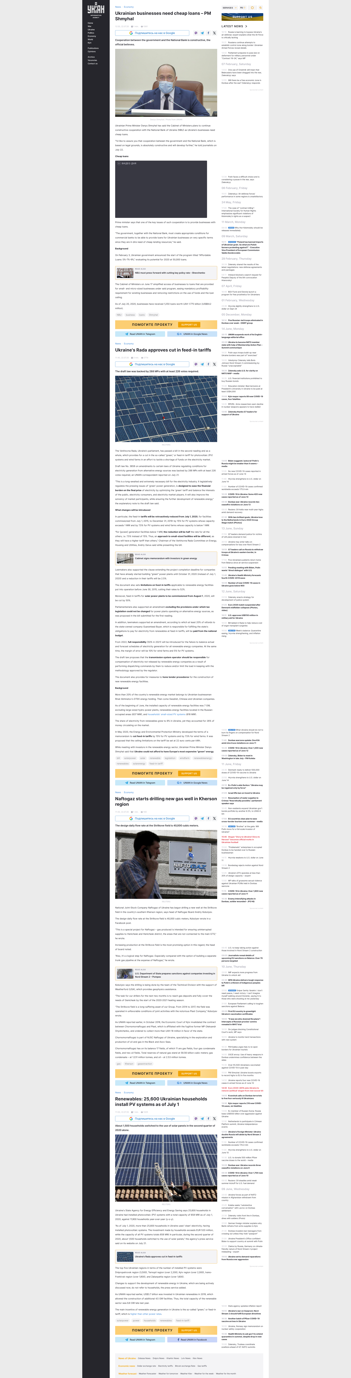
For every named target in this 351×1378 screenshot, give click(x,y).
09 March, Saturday (235, 236)
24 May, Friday (231, 202)
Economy (92, 36)
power (136, 1320)
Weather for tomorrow (168, 1373)
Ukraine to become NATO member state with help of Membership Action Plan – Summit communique (242, 345)
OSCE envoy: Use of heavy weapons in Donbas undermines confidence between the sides (242, 1057)
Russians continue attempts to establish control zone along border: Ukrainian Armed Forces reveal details (242, 45)
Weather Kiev (186, 1373)
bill (118, 758)
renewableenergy (203, 758)
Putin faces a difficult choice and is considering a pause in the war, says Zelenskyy (240, 179)
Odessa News (144, 1358)
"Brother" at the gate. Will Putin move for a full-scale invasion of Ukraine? (240, 829)
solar (142, 758)
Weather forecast (127, 1373)
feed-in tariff (156, 763)
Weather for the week (204, 1373)
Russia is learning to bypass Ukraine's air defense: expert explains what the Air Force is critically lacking (242, 35)
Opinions (92, 51)
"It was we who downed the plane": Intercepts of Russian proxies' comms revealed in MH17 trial (241, 1022)
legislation (170, 758)
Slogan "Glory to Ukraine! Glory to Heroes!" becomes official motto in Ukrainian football (241, 839)
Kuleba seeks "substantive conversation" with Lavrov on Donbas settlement (238, 1208)
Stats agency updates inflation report (245, 1306)
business (130, 314)
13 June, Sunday (232, 528)
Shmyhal (153, 314)
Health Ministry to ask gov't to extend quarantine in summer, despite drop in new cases (242, 1336)
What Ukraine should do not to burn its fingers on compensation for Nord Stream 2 (242, 732)
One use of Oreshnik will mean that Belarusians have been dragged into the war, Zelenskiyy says (242, 72)
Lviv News (185, 1358)
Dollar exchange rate (146, 1366)
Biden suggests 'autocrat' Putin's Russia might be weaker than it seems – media (240, 463)
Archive (91, 57)
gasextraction (145, 1063)
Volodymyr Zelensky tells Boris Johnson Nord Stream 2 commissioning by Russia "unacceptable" (240, 363)
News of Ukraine (127, 1358)
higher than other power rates (145, 1314)
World (90, 39)
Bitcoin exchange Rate (185, 1366)
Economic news (126, 1366)
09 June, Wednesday (236, 1189)
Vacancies (92, 60)
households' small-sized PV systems (166, 714)
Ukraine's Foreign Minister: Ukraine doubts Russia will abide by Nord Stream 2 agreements (241, 1134)
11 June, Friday (231, 764)
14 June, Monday (233, 328)
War (89, 26)
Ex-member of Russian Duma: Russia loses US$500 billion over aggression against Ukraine (242, 1114)
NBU (119, 314)
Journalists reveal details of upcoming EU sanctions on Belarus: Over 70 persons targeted (242, 958)
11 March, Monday (234, 222)
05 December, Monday (237, 314)
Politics (91, 33)
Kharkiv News (173, 1358)
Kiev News (197, 1358)
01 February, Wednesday (238, 300)
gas (119, 1063)
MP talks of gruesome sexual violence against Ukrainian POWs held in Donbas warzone (242, 883)
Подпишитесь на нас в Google (155, 33)
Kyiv (89, 43)
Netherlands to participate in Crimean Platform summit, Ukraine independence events (242, 1124)
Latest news (232, 26)
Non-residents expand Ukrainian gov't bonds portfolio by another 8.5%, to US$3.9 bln (242, 811)
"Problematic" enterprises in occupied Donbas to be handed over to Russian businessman (242, 850)
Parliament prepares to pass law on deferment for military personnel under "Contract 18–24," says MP (241, 55)
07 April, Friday (232, 286)
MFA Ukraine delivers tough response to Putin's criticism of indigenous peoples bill (242, 983)
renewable (155, 758)
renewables (123, 763)
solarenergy (139, 763)
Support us (242, 17)
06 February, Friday (234, 188)
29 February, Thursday (237, 258)
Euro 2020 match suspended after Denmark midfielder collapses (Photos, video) (241, 607)
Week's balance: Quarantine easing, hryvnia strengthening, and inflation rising (241, 633)
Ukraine (91, 29)
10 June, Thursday (234, 966)
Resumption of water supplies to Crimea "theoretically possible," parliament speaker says (242, 801)
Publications (93, 48)
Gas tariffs (202, 1366)
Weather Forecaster (147, 1373)
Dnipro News (158, 1358)
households (150, 1320)
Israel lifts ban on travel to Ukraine (244, 793)
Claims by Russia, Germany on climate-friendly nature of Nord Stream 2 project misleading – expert (242, 1249)
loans (142, 314)
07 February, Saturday (236, 64)
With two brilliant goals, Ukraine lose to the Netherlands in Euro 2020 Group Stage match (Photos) (242, 520)
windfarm (184, 758)
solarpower (130, 758)
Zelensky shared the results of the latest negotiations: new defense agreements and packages (242, 267)
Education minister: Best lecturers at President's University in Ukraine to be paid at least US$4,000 (242, 389)
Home (90, 23)
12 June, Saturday (233, 591)
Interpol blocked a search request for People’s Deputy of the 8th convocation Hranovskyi (241, 277)
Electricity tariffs (165, 1366)
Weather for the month (226, 1373)
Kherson (129, 1063)
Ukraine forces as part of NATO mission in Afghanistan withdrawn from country (239, 1197)
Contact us (93, 63)
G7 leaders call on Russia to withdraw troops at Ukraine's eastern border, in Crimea (242, 552)
